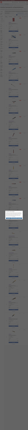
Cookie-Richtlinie (13, 216)
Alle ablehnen (8, 218)
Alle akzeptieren (19, 218)
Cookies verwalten (14, 218)
